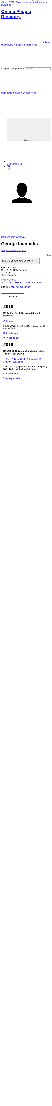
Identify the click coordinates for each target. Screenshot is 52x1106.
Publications (13, 296)
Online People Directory (16, 14)
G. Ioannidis (9, 321)
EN (8, 166)
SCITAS (28, 282)
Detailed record (10, 333)
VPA (9, 282)
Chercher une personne (12, 69)
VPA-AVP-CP (17, 282)
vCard (48, 255)
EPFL (3, 282)
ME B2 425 (11, 280)
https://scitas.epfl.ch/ (21, 287)
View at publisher (11, 338)
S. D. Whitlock (18, 359)
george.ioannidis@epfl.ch (13, 250)
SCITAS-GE (38, 282)
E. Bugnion (18, 362)
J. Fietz (6, 359)
